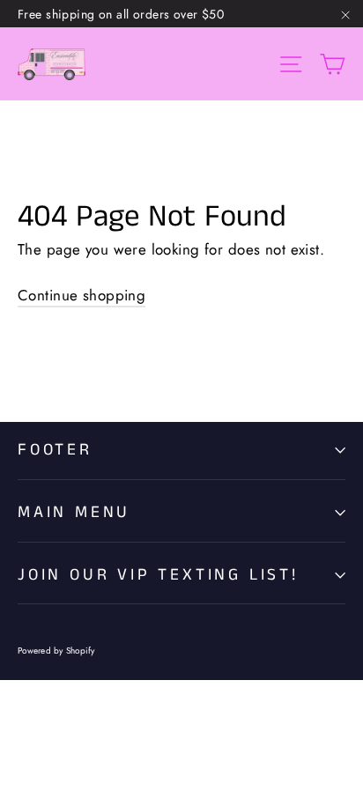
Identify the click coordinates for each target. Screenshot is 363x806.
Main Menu (74, 512)
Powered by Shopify (56, 650)
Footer (55, 450)
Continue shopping (81, 295)
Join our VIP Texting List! (158, 575)
